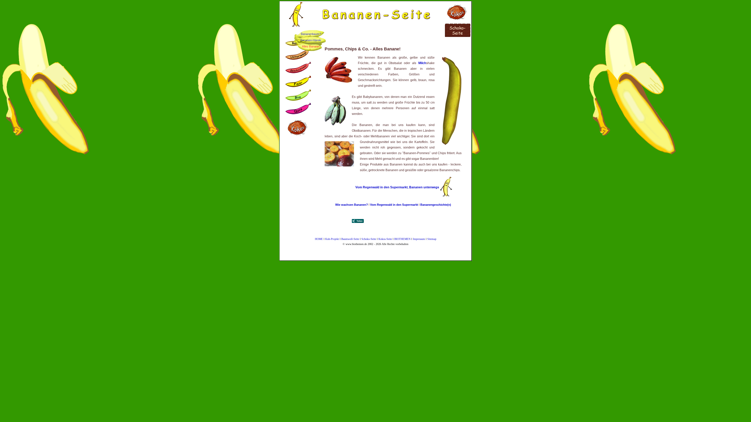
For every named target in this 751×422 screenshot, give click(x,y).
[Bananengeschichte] (299, 68)
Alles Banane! (311, 46)
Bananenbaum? (311, 34)
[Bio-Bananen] (299, 96)
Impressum (419, 239)
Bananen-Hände (310, 40)
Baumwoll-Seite (350, 239)
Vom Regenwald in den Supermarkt (394, 204)
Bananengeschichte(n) (435, 204)
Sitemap (431, 239)
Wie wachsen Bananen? (352, 204)
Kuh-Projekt (332, 239)
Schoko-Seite (368, 239)
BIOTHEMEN (402, 239)
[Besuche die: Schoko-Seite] (458, 31)
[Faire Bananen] (299, 82)
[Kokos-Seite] (299, 140)
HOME (319, 239)
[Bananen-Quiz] (299, 109)
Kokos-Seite (385, 239)
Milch (422, 63)
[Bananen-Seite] (376, 9)
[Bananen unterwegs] (299, 55)
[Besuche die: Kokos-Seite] (458, 10)
